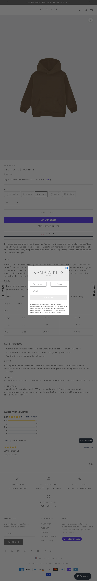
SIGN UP (48, 298)
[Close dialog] (66, 268)
